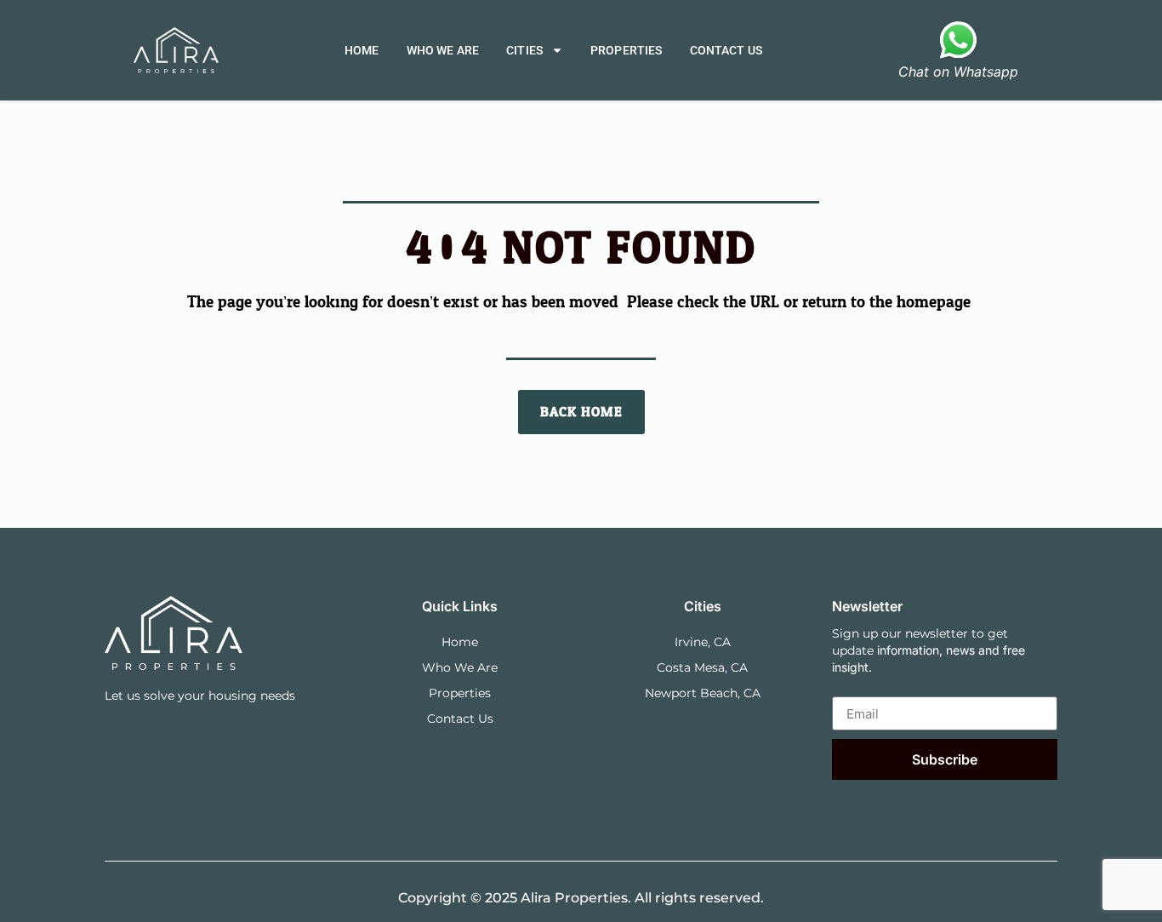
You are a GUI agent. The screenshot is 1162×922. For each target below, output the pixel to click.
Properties (626, 50)
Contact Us (726, 50)
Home (362, 50)
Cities (524, 50)
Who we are (443, 50)
